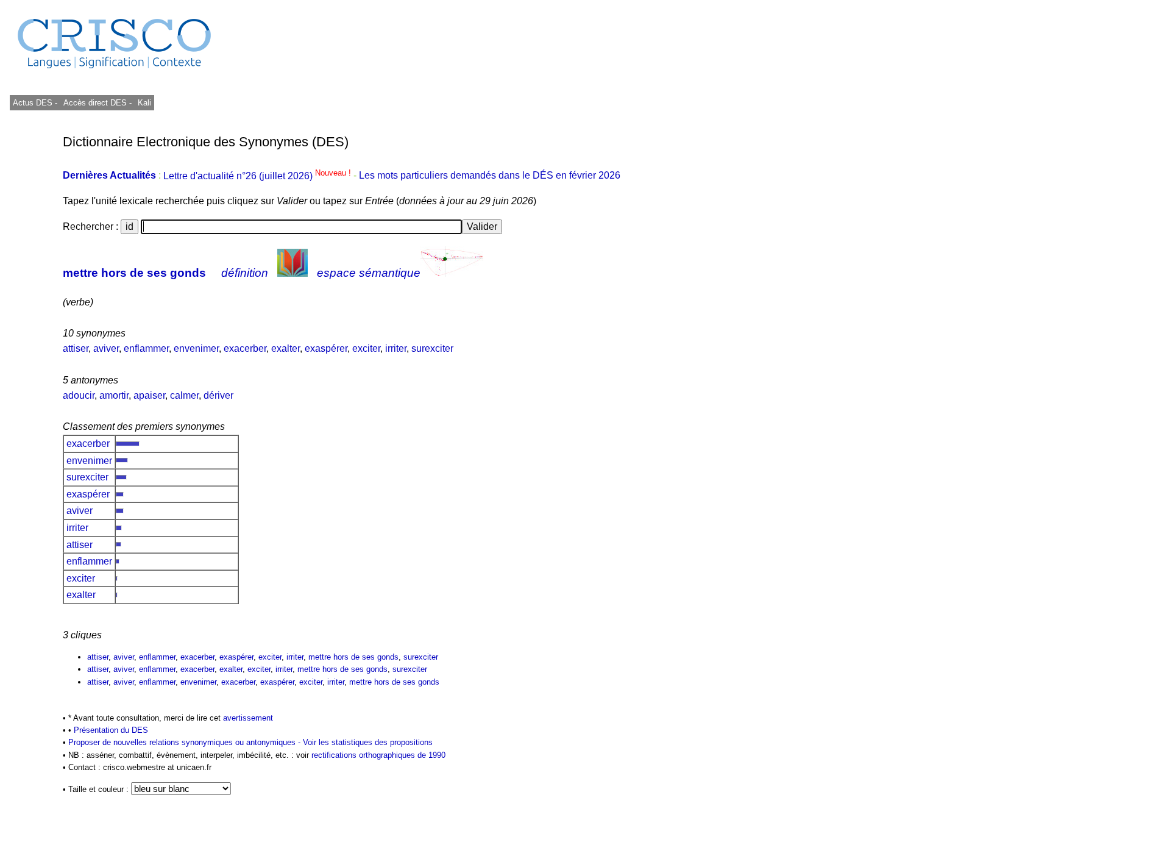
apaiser (149, 395)
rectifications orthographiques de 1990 (378, 755)
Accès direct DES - (97, 102)
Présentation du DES (111, 730)
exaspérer (326, 348)
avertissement (248, 717)
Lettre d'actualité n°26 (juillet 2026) (258, 176)
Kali (144, 102)
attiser (75, 348)
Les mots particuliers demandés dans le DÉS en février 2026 (489, 176)
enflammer (146, 348)
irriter (395, 348)
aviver (106, 348)
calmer (184, 395)
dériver (218, 395)
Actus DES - (35, 102)
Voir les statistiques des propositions (368, 742)
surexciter (432, 348)
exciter (366, 348)
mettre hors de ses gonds (134, 272)
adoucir (78, 395)
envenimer (196, 348)
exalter (285, 348)
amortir (114, 395)
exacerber (245, 348)
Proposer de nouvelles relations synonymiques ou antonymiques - (185, 742)
